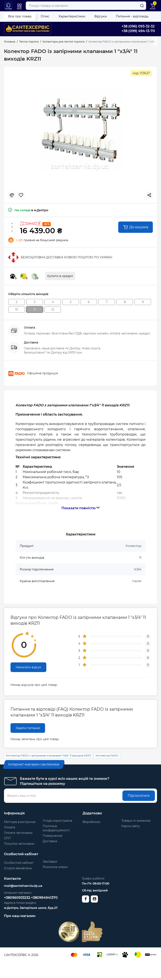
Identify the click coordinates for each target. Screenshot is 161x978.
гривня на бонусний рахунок (42, 240)
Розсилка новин (55, 867)
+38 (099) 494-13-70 (138, 31)
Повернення (52, 836)
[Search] (142, 5)
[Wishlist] (21, 195)
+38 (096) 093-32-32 (138, 26)
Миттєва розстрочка (19, 822)
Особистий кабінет (19, 863)
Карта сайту (130, 826)
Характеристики (71, 16)
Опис (45, 16)
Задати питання (28, 728)
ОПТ (7, 838)
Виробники (91, 822)
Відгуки (100, 16)
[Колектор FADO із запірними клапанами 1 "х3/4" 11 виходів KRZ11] (80, 129)
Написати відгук (28, 667)
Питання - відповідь (132, 16)
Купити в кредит (60, 276)
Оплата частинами (18, 833)
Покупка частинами (19, 844)
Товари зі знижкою (136, 821)
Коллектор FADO (107, 755)
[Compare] (11, 195)
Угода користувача (57, 821)
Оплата (9, 827)
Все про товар (19, 16)
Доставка (50, 841)
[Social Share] (149, 195)
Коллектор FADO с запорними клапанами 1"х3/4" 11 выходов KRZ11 (48, 755)
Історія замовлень (18, 868)
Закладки (50, 861)
